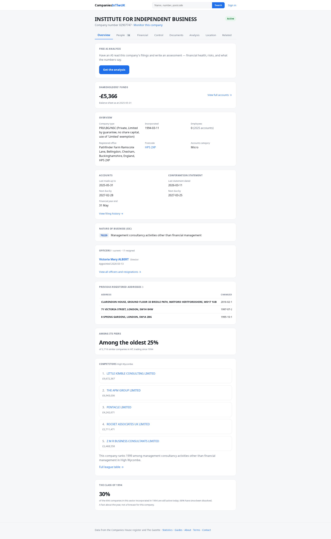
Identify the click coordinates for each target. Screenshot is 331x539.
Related (227, 35)
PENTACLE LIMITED (119, 407)
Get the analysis (114, 70)
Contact (206, 530)
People (123, 35)
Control (158, 35)
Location (211, 35)
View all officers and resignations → (120, 271)
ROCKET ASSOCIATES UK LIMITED (128, 424)
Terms (196, 530)
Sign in (232, 5)
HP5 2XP (150, 147)
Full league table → (111, 467)
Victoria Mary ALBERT (114, 259)
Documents (176, 35)
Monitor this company (148, 25)
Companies (110, 5)
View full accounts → (220, 95)
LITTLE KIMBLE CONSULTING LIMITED (131, 373)
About (187, 530)
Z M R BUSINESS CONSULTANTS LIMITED (133, 441)
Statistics (167, 530)
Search (218, 5)
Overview (104, 35)
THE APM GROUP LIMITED (124, 390)
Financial (142, 35)
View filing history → (111, 213)
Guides (178, 530)
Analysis (194, 35)
